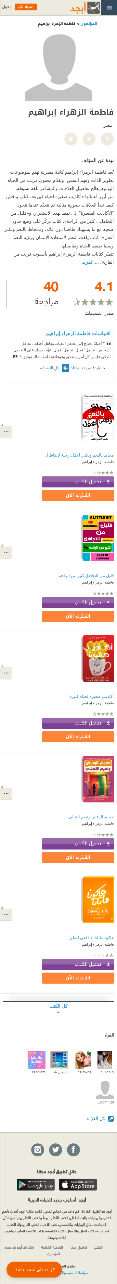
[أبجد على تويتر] (55, 1150)
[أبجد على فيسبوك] (73, 1150)
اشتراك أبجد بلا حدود (19, 1247)
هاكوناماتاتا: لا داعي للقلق (91, 937)
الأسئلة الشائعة (52, 1247)
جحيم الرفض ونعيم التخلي (91, 817)
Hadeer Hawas (82, 1071)
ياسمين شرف (59, 1071)
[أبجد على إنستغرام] (37, 1150)
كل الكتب (58, 1006)
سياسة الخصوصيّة (75, 1272)
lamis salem (37, 1071)
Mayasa (78, 367)
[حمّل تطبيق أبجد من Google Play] (36, 1184)
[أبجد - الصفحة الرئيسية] (77, 8)
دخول (7, 6)
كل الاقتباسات (47, 367)
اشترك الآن (78, 495)
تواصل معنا (79, 1247)
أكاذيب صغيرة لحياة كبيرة (92, 696)
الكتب (98, 1247)
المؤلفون (88, 23)
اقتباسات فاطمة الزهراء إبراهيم (78, 333)
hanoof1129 (105, 1102)
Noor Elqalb (105, 1071)
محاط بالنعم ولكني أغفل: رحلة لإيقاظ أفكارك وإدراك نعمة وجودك (78, 455)
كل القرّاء (97, 1118)
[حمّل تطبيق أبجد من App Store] (78, 1184)
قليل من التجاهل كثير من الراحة (86, 575)
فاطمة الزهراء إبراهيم (98, 461)
